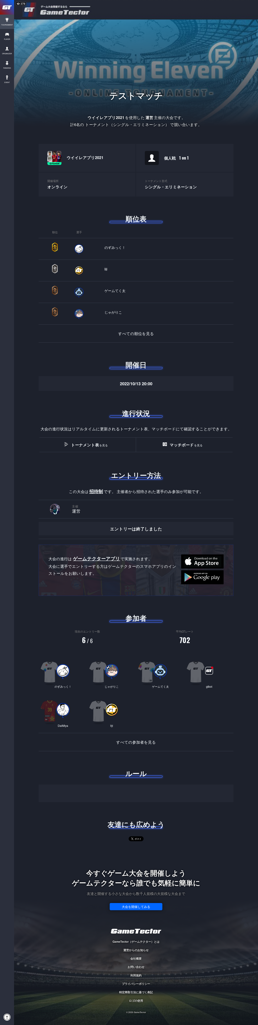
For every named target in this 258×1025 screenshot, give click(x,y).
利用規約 (136, 975)
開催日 (136, 365)
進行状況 (136, 413)
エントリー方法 (136, 475)
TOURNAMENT (7, 25)
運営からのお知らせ (136, 950)
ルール (136, 773)
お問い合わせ (136, 967)
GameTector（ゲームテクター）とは (136, 942)
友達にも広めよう (136, 824)
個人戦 (176, 158)
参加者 (136, 618)
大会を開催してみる (136, 906)
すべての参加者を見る (136, 742)
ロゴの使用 (136, 1000)
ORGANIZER (7, 53)
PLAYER (7, 39)
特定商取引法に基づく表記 (136, 992)
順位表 (136, 218)
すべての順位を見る (136, 333)
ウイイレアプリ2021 (85, 157)
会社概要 (136, 958)
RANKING (7, 68)
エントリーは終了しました (136, 529)
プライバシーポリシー (136, 984)
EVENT (7, 82)
